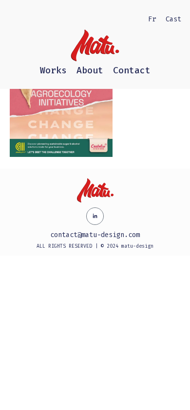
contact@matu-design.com (95, 235)
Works (53, 70)
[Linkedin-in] (95, 216)
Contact (132, 70)
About (89, 70)
